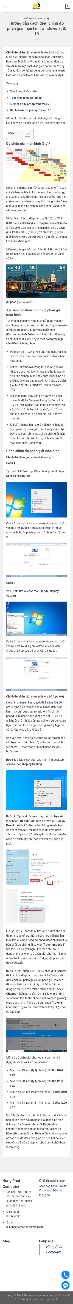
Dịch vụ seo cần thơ (37, 1299)
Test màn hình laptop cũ (26, 97)
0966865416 (14, 1216)
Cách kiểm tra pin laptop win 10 (30, 110)
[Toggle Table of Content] (26, 134)
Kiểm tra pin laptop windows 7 (29, 104)
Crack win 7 (17, 91)
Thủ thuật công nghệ (36, 19)
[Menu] (5, 6)
